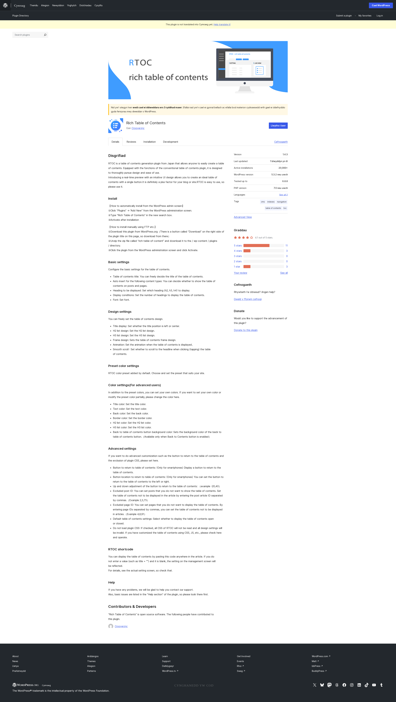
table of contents (273, 208)
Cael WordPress (381, 5)
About (15, 656)
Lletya (15, 666)
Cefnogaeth (281, 141)
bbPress (317, 666)
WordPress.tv (170, 671)
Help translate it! (222, 24)
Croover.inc (138, 128)
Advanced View (243, 217)
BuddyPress (319, 671)
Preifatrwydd (19, 671)
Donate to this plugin (246, 330)
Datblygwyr (168, 666)
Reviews (131, 141)
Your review (240, 272)
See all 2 (283, 194)
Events (240, 661)
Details (115, 141)
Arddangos (93, 656)
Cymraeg (46, 685)
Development (170, 141)
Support (166, 661)
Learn (165, 656)
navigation (281, 202)
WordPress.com (321, 656)
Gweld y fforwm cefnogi (248, 299)
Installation (149, 141)
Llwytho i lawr (278, 125)
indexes (271, 202)
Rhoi (240, 666)
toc (285, 208)
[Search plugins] (45, 35)
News (15, 661)
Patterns (91, 671)
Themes (91, 661)
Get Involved (243, 656)
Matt (315, 661)
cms (263, 202)
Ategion (91, 666)
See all (284, 272)
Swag (241, 671)
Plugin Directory (20, 15)
